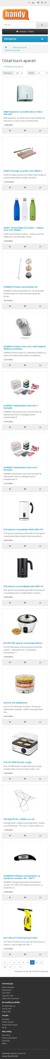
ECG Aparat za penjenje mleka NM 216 (23, 529)
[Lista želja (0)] (38, 3)
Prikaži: (31, 73)
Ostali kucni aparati (12, 50)
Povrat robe (7, 1009)
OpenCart (22, 1053)
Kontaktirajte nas (8, 1006)
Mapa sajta (6, 1011)
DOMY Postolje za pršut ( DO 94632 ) (23, 170)
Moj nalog (6, 1035)
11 (10, 967)
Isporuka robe (7, 995)
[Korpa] (42, 3)
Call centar (6, 993)
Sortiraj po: (8, 73)
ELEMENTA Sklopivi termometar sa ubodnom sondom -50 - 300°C (22, 877)
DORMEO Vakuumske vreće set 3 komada (21, 406)
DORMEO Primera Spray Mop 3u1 (21, 286)
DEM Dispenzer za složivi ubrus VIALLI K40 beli (23, 112)
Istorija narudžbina (9, 1038)
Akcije (4, 1027)
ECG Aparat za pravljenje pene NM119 (23, 586)
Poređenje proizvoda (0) (13, 66)
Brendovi (5, 1019)
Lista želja (6, 1040)
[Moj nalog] (33, 3)
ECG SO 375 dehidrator (16, 702)
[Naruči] (46, 3)
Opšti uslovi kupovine (10, 998)
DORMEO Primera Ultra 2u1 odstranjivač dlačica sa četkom (25, 347)
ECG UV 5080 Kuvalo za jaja (17, 762)
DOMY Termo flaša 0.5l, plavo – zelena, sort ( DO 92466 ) (24, 228)
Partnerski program (10, 1025)
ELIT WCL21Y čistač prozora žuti (20, 937)
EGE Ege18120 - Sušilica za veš (19, 819)
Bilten (4, 1043)
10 (5, 967)
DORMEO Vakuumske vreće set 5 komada (21, 468)
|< (5, 962)
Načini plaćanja (8, 987)
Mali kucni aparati (20, 47)
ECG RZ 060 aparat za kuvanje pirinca (23, 643)
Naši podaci (7, 990)
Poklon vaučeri (8, 1022)
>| (20, 967)
